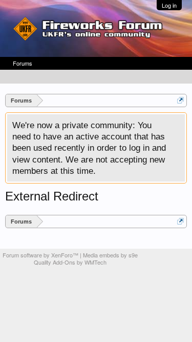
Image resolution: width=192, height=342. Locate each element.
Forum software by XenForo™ (41, 255)
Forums (22, 63)
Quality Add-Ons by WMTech (70, 262)
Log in (169, 5)
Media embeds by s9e (110, 255)
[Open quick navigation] (180, 100)
